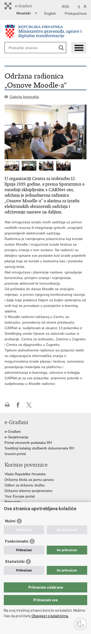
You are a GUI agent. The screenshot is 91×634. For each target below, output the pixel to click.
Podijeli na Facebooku (18, 405)
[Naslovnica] (45, 31)
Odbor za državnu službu (25, 485)
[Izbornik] (78, 47)
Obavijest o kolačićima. (50, 616)
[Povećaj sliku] (45, 132)
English (50, 13)
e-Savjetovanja (16, 437)
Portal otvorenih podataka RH (28, 443)
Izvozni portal (15, 454)
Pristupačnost (75, 13)
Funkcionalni (16, 541)
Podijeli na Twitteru (29, 405)
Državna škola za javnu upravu (29, 480)
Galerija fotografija (24, 97)
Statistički (15, 561)
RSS (65, 7)
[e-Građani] (26, 6)
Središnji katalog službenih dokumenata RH (39, 448)
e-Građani (13, 431)
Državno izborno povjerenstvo (28, 491)
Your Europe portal (20, 496)
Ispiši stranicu (7, 405)
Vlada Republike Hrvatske (25, 474)
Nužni (10, 521)
